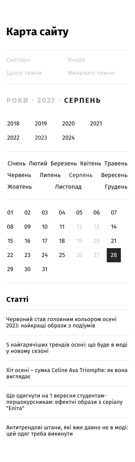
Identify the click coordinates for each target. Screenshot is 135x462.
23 (27, 255)
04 (62, 212)
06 (96, 212)
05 (79, 212)
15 (10, 241)
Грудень (116, 187)
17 (44, 241)
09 (27, 227)
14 (113, 227)
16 (27, 241)
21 (114, 241)
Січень (17, 163)
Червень (19, 175)
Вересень (114, 175)
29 (10, 269)
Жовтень (20, 187)
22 (10, 255)
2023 (46, 100)
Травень (115, 163)
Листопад (68, 187)
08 (10, 227)
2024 (68, 138)
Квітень (90, 163)
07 (114, 212)
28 (114, 255)
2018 (13, 123)
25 (62, 255)
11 (61, 227)
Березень (64, 163)
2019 (41, 123)
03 (44, 212)
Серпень (82, 100)
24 (45, 255)
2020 (68, 123)
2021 (96, 123)
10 (45, 227)
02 (27, 212)
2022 (13, 138)
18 (62, 241)
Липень (50, 175)
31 (45, 269)
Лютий (38, 163)
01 (10, 212)
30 (27, 269)
